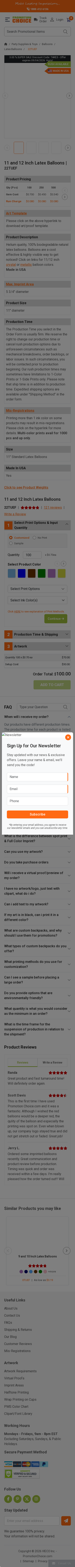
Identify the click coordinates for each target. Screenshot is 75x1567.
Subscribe (37, 814)
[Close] (68, 737)
